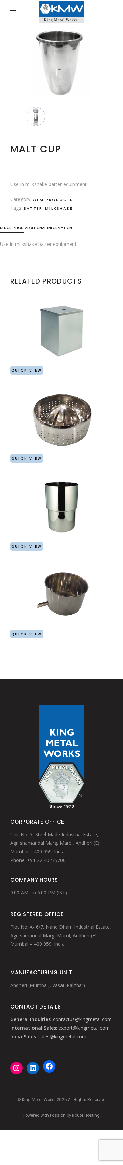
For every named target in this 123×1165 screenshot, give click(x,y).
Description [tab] (12, 227)
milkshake (59, 208)
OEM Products (53, 199)
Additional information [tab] (48, 227)
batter (33, 208)
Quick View (26, 370)
